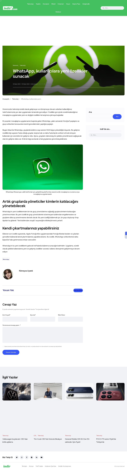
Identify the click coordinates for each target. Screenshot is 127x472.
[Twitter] (17, 457)
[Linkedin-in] (37, 457)
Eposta (33, 315)
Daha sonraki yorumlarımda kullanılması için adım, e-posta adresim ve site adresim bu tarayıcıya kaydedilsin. (33, 346)
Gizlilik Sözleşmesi (64, 466)
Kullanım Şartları (50, 466)
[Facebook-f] (27, 457)
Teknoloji (30, 4)
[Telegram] (32, 457)
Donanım (46, 4)
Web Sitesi (61, 315)
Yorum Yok (41, 84)
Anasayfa (5, 99)
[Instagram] (22, 457)
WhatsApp (49, 84)
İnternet (61, 4)
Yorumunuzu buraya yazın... (11, 325)
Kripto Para (76, 4)
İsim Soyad (6, 315)
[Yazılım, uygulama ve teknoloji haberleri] (10, 8)
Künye (31, 466)
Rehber (58, 12)
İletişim (24, 466)
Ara (90, 112)
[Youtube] (42, 457)
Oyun (68, 4)
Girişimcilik (86, 4)
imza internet (120, 466)
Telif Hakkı (39, 466)
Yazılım (38, 4)
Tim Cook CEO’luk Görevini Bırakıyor (48, 439)
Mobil (53, 4)
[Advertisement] (63, 31)
